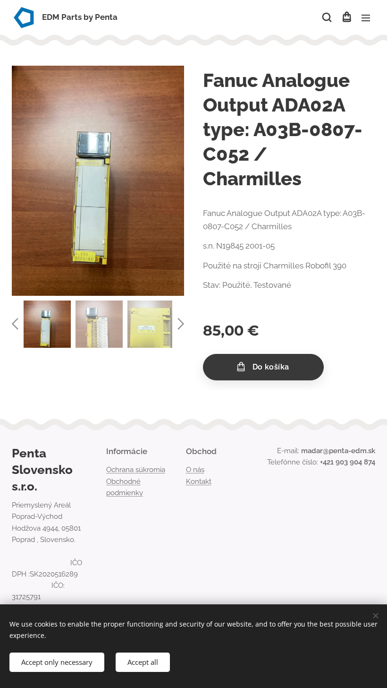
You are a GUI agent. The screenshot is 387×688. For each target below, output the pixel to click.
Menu (365, 17)
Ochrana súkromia (135, 469)
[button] (327, 17)
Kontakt (198, 481)
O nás (195, 469)
